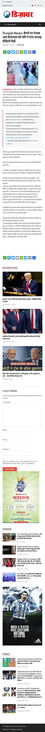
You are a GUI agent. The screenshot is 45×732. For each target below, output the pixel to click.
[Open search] (39, 24)
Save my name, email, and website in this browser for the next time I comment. (20, 462)
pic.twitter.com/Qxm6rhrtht (17, 137)
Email (5, 440)
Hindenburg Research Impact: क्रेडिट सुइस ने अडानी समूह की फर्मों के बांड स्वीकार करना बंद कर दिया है (28, 548)
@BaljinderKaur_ (16, 119)
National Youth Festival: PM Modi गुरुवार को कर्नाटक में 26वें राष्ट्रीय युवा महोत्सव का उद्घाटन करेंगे (29, 661)
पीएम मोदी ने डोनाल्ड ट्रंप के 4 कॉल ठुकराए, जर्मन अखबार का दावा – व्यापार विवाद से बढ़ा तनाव (21, 374)
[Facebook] (35, 5)
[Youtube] (32, 5)
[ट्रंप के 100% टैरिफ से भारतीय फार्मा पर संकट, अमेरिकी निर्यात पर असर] (22, 285)
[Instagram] (41, 5)
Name (5, 430)
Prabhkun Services (16, 729)
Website (6, 449)
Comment (7, 402)
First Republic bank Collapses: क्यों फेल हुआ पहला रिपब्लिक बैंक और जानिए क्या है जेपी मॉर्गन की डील (29, 536)
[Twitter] (38, 5)
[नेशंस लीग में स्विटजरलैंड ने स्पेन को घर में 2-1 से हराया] (9, 705)
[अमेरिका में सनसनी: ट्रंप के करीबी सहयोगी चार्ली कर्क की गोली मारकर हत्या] (22, 322)
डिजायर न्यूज (21, 45)
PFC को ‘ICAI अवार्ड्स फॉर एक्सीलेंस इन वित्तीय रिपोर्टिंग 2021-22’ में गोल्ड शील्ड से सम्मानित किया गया (29, 576)
